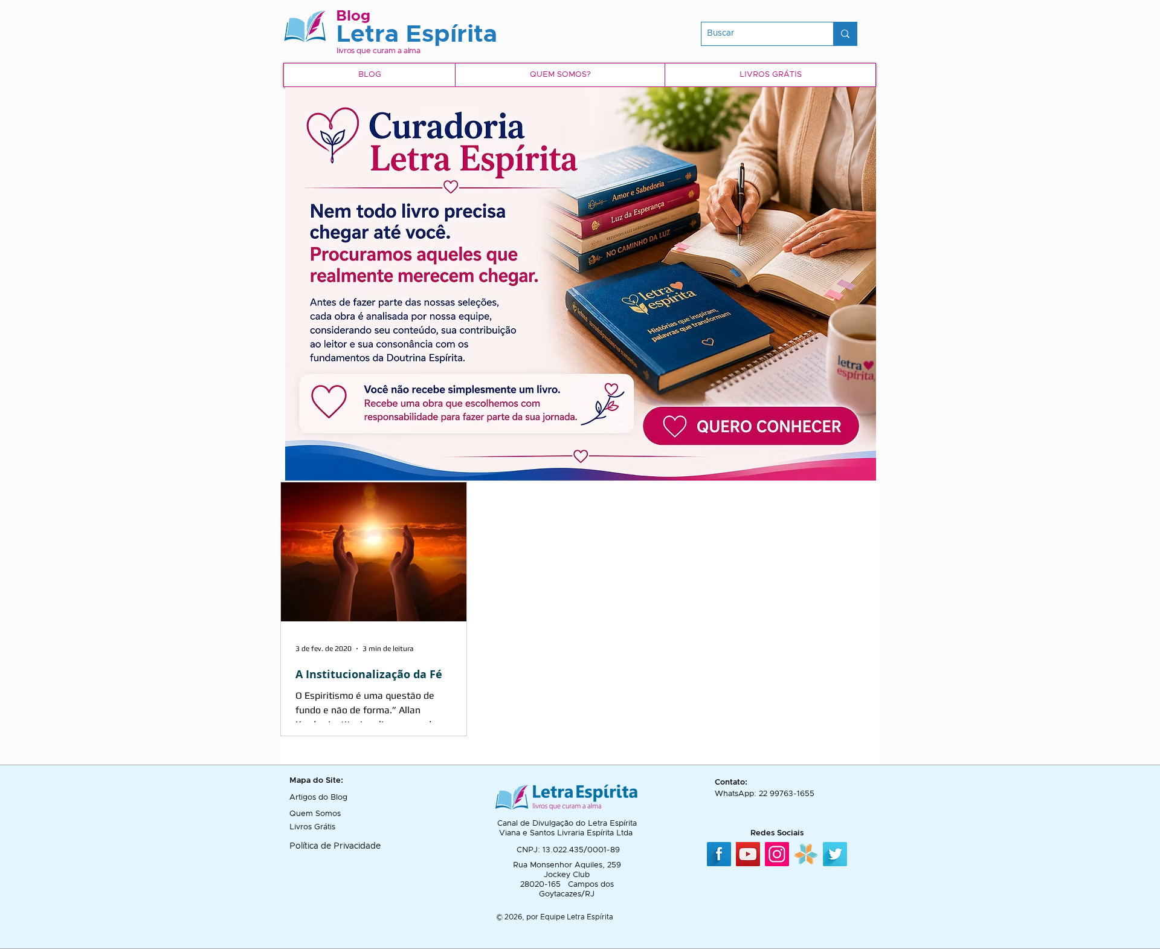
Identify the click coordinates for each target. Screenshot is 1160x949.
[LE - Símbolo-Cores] (806, 854)
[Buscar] (845, 33)
